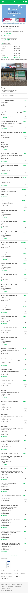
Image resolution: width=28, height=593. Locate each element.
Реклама (14, 584)
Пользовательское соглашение (13, 586)
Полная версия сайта (6, 588)
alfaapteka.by (7, 35)
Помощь (3, 586)
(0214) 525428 (7, 33)
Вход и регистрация (5, 584)
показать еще (14, 555)
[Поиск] (25, 95)
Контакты (19, 584)
